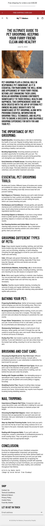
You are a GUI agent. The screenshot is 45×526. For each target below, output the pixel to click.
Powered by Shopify (30, 520)
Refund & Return (7, 495)
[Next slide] (42, 12)
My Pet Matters (18, 520)
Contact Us (5, 490)
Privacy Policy (6, 497)
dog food (18, 252)
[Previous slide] (2, 12)
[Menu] (2, 18)
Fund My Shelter (7, 502)
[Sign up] (41, 512)
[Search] (7, 18)
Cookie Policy (6, 500)
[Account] (38, 18)
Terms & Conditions (8, 492)
